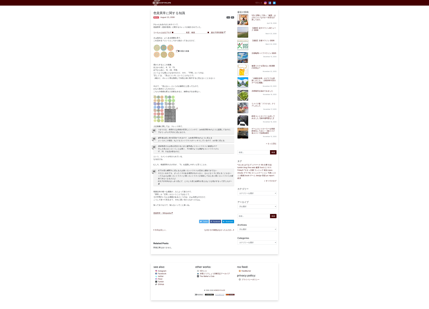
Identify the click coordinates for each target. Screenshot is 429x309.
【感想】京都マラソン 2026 (263, 40)
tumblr (240, 167)
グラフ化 (247, 173)
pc (267, 175)
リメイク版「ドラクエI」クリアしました (263, 104)
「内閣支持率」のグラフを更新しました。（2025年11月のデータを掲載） (264, 80)
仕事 (266, 165)
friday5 (240, 170)
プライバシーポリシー (250, 279)
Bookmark (229, 221)
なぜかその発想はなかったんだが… (218, 230)
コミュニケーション (259, 173)
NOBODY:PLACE (219, 290)
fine (249, 167)
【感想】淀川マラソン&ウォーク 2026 (264, 29)
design (259, 175)
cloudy (240, 173)
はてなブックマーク (252, 165)
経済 (239, 178)
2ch (228, 17)
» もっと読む (271, 143)
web (253, 167)
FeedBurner (246, 271)
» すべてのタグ (270, 181)
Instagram (162, 271)
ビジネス (267, 167)
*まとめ (240, 165)
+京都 (251, 170)
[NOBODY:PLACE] (161, 3)
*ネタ (246, 170)
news (270, 170)
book (247, 175)
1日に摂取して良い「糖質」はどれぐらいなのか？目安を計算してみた (264, 17)
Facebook (216, 221)
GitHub (161, 284)
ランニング (258, 170)
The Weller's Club (207, 276)
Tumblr (161, 281)
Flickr (160, 279)
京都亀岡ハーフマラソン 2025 (264, 53)
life (232, 17)
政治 (265, 170)
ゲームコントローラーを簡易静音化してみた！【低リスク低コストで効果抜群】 (263, 131)
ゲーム (252, 175)
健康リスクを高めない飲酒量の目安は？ (263, 67)
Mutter (156, 17)
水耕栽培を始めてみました (262, 91)
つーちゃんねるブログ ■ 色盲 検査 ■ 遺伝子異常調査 (188, 32)
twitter (161, 276)
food (262, 167)
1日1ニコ (258, 3)
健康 (257, 167)
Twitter (205, 221)
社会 (270, 165)
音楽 (264, 175)
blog (245, 167)
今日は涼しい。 (160, 230)
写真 (270, 173)
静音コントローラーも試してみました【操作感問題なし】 (263, 117)
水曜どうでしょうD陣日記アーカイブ (215, 273)
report (271, 175)
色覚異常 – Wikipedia (162, 213)
